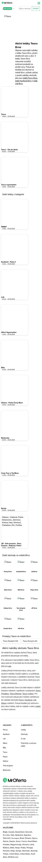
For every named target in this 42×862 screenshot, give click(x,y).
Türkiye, (6, 854)
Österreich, (7, 838)
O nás (23, 738)
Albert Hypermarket (8, 332)
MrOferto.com (13, 857)
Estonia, (6, 841)
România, (6, 851)
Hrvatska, (6, 844)
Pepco (5, 756)
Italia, (13, 835)
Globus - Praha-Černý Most (12, 402)
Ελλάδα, (7, 835)
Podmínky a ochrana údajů (28, 744)
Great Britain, (32, 841)
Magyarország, (16, 844)
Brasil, (22, 838)
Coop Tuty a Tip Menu (10, 473)
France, (24, 841)
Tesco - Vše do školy (9, 149)
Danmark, (29, 832)
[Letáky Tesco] (8, 18)
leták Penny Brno (30, 78)
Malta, (12, 847)
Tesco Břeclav (15, 693)
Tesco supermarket (8, 184)
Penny (21, 700)
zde (9, 666)
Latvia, (32, 844)
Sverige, (19, 851)
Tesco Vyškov (28, 693)
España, (12, 841)
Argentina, (27, 835)
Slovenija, (34, 851)
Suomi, (18, 841)
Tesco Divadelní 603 (10, 641)
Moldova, (6, 847)
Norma (3, 508)
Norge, (18, 847)
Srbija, (13, 851)
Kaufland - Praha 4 (8, 262)
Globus (5, 761)
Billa (3, 367)
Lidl (2, 297)
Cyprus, (35, 838)
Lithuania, (26, 844)
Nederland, (19, 835)
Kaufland (28, 700)
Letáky (38, 706)
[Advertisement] (26, 28)
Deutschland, (20, 832)
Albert (3, 703)
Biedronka (5, 438)
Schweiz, (28, 838)
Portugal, (29, 847)
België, (5, 832)
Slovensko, (26, 851)
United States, (14, 854)
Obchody (24, 734)
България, (16, 838)
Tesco (3, 114)
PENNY (4, 227)
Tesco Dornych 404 (30, 641)
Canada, (11, 832)
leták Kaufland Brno (23, 80)
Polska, (23, 847)
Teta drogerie (8, 765)
